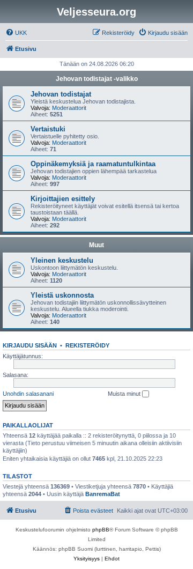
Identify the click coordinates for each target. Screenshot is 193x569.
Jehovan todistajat (61, 94)
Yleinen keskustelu (62, 260)
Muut (96, 245)
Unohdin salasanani (28, 393)
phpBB (100, 530)
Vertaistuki (48, 129)
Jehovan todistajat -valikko (97, 79)
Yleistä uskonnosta (62, 295)
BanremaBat (102, 494)
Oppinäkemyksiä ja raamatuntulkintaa (93, 164)
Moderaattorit (69, 108)
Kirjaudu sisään (30, 345)
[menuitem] (16, 32)
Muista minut (125, 393)
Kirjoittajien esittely (63, 199)
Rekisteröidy (87, 345)
